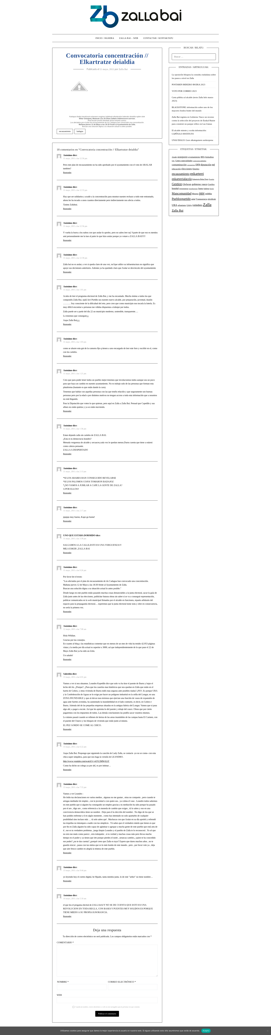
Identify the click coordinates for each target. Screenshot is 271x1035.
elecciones (186, 168)
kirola (212, 188)
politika (208, 193)
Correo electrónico (122, 982)
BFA (203, 157)
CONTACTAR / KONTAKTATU (158, 38)
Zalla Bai (123, 69)
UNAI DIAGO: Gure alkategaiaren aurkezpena (192, 140)
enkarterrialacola (182, 179)
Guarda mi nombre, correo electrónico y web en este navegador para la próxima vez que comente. (107, 1007)
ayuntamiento (194, 157)
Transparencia (201, 199)
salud (193, 199)
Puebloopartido (181, 198)
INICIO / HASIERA (104, 38)
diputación (206, 164)
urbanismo (182, 205)
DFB (197, 164)
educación (176, 169)
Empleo (196, 169)
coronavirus (191, 165)
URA (174, 205)
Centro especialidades (183, 161)
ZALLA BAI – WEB (128, 38)
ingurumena (183, 189)
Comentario (65, 942)
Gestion (177, 184)
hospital (175, 188)
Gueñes (211, 184)
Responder (67, 173)
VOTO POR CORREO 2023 (184, 91)
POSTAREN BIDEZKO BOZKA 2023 (188, 84)
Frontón (211, 179)
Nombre (63, 982)
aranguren (182, 157)
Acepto (206, 1030)
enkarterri (197, 173)
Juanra (200, 188)
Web (59, 995)
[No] (267, 1030)
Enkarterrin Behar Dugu (200, 179)
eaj (213, 164)
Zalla (207, 204)
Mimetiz (195, 194)
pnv (202, 193)
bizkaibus (209, 157)
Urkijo (189, 205)
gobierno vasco (199, 184)
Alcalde (174, 157)
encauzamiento (65, 131)
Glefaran (187, 184)
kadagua (80, 131)
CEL (173, 161)
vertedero (197, 205)
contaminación (179, 164)
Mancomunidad (181, 193)
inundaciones (193, 188)
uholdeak (212, 199)
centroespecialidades (199, 161)
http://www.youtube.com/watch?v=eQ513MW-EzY (86, 761)
